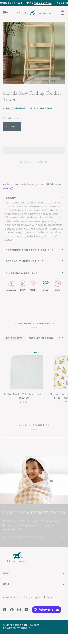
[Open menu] (8, 12)
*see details (43, 3)
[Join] (62, 537)
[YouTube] (26, 609)
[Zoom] (10, 77)
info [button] (6, 573)
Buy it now (34, 175)
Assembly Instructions (25, 261)
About (11, 198)
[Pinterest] (12, 609)
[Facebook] (4, 609)
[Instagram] (19, 609)
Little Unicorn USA (19, 625)
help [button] (6, 584)
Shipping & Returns (22, 273)
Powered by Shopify (17, 628)
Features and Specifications (30, 250)
